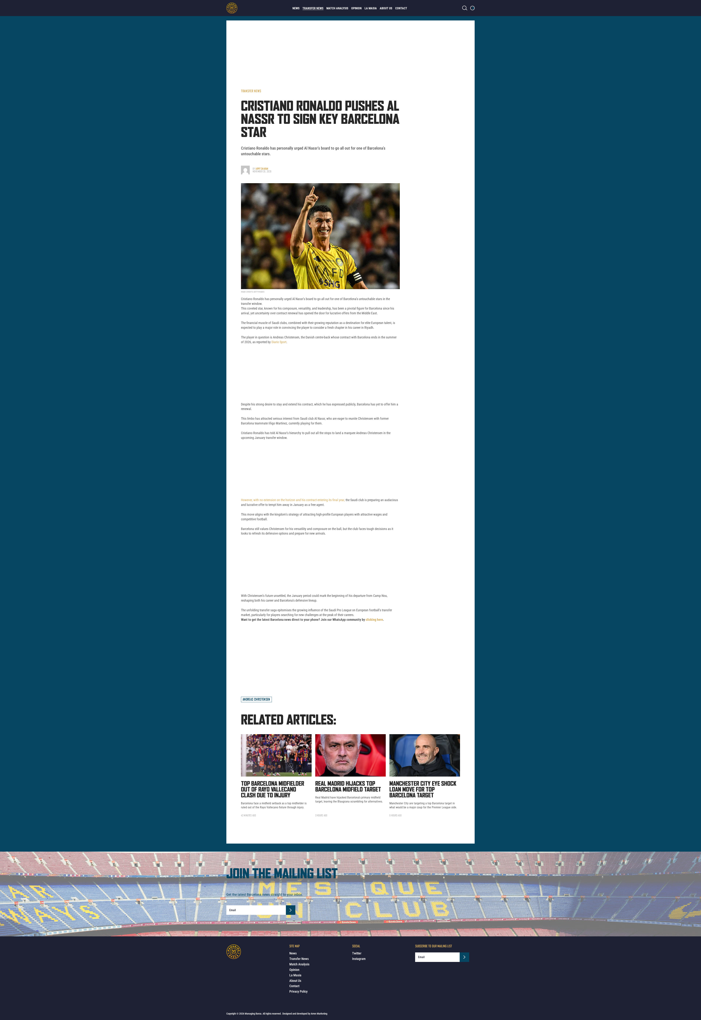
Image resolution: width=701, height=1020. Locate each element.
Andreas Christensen (256, 699)
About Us (386, 8)
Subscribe (290, 910)
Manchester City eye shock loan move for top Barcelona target (422, 789)
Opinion (356, 8)
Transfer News (312, 8)
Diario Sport (278, 342)
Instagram (358, 959)
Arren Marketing (319, 1013)
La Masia (371, 8)
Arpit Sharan (262, 168)
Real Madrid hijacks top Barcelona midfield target (348, 787)
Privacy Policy (298, 991)
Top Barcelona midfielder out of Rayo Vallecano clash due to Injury (272, 789)
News (296, 8)
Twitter (356, 953)
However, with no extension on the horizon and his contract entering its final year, (293, 500)
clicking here (374, 619)
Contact (401, 8)
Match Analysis (337, 8)
